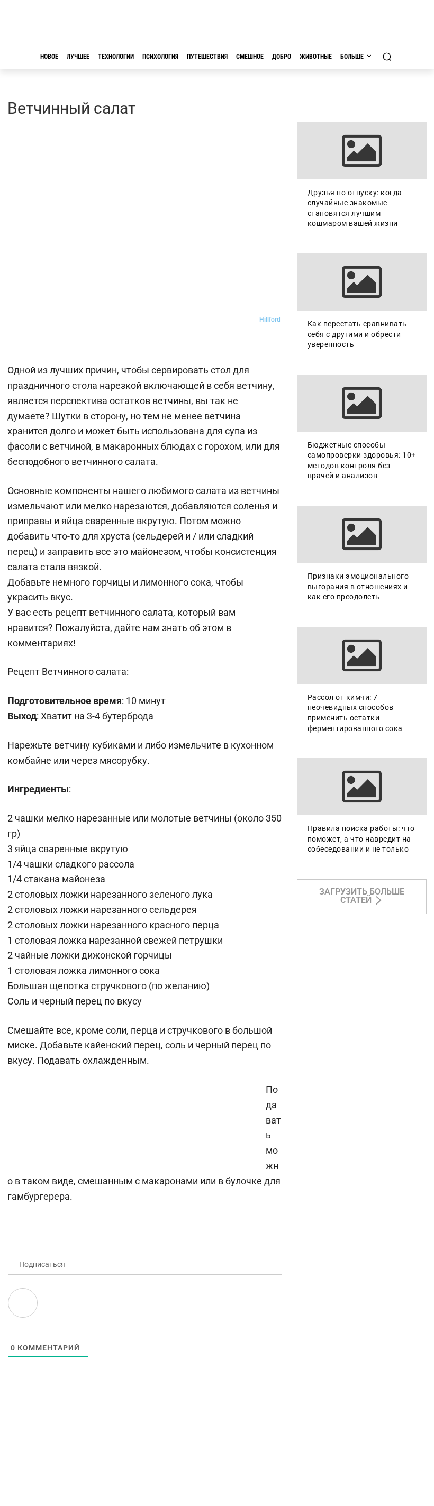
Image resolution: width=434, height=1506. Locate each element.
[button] (386, 56)
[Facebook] (66, 343)
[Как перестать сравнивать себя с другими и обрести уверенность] (362, 282)
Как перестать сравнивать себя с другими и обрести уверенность (357, 334)
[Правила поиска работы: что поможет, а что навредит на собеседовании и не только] (362, 786)
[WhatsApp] (91, 343)
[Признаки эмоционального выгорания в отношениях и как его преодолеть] (362, 534)
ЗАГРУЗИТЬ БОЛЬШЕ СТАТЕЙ (361, 896)
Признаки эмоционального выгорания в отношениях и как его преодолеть (358, 586)
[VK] (18, 343)
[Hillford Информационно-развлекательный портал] (217, 24)
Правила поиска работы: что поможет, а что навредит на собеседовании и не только (361, 838)
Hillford (270, 319)
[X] (115, 343)
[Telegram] (42, 343)
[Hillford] (249, 319)
